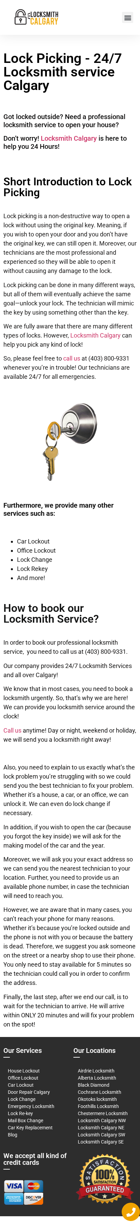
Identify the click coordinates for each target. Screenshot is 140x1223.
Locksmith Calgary (69, 138)
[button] (127, 17)
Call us (12, 730)
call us (71, 358)
